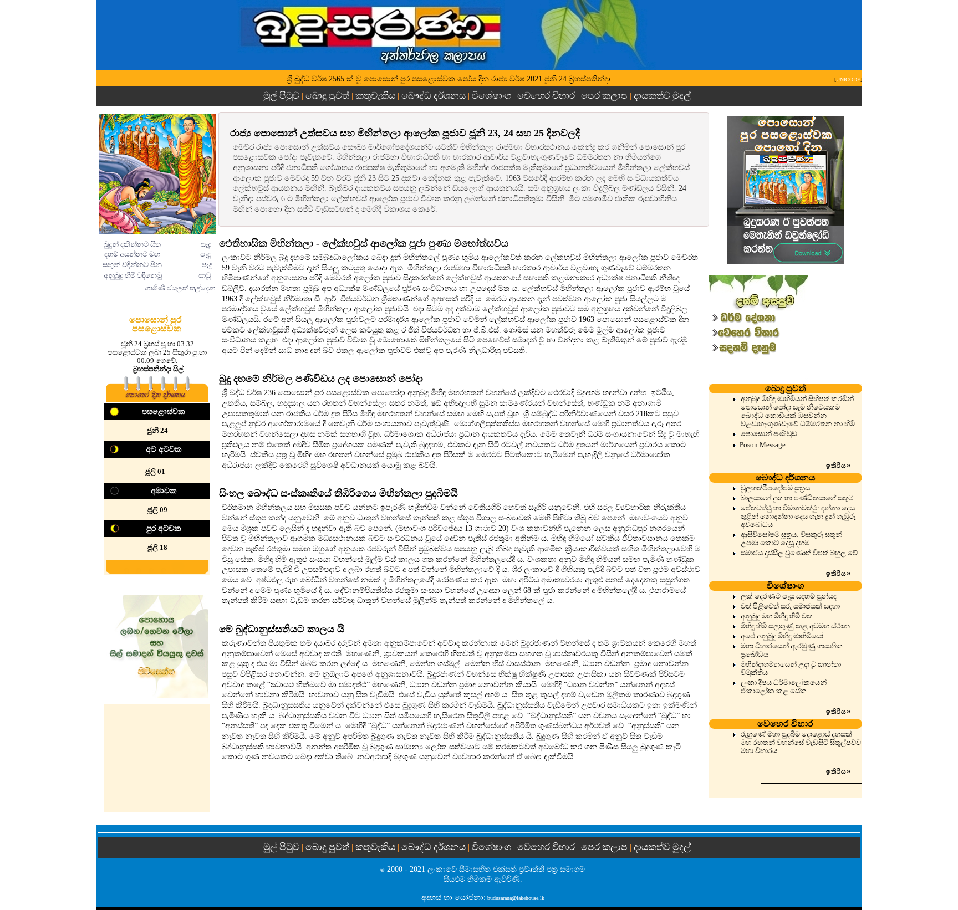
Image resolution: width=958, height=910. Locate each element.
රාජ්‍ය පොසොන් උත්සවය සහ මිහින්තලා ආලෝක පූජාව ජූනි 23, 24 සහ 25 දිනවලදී (405, 133)
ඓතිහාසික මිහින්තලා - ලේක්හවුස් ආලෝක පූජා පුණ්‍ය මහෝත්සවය (363, 243)
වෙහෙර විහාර (546, 95)
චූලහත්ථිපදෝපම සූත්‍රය (775, 488)
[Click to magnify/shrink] (157, 174)
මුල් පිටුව (282, 95)
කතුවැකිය (375, 95)
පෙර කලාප (604, 95)
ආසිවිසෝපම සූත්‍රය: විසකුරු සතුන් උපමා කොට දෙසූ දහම (791, 539)
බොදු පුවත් (327, 95)
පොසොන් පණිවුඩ (769, 434)
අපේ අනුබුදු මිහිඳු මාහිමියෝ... (784, 636)
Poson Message (763, 445)
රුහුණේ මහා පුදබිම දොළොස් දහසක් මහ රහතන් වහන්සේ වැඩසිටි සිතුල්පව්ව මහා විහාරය (801, 742)
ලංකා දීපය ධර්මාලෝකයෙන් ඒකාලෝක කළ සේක (784, 687)
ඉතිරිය (838, 465)
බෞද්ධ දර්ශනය (433, 95)
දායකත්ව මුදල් (662, 95)
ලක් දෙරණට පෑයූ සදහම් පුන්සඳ (789, 596)
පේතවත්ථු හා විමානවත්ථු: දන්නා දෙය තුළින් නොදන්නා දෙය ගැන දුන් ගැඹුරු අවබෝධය (798, 516)
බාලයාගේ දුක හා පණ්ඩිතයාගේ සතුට (797, 498)
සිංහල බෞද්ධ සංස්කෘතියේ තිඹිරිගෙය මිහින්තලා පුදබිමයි (338, 493)
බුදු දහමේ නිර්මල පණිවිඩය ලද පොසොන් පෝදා (321, 378)
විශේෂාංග (491, 95)
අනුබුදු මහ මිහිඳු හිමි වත (776, 616)
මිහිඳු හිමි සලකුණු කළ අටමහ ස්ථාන (795, 626)
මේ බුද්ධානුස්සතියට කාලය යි (281, 629)
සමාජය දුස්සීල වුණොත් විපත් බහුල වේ (799, 553)
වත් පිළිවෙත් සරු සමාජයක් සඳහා (790, 606)
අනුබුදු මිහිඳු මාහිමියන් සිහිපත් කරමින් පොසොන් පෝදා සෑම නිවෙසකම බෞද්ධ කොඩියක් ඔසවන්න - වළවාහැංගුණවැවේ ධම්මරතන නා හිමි (798, 411)
